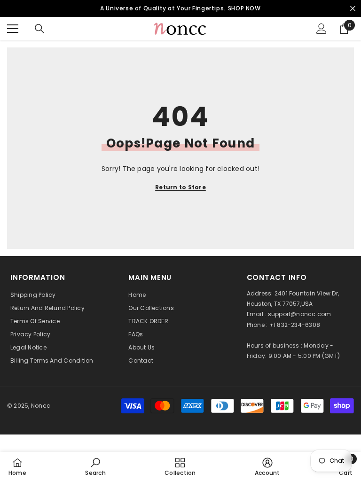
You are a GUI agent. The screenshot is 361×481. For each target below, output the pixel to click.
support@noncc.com (299, 314)
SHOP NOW (244, 8)
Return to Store (180, 187)
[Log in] (321, 28)
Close (352, 8)
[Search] (39, 28)
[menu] (12, 28)
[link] (95, 466)
